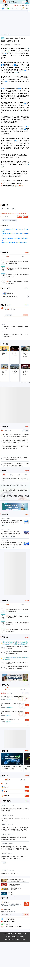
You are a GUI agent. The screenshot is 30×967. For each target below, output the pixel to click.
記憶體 (7, 787)
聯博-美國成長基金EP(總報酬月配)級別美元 (12, 697)
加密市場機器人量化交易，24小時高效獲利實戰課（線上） (17, 275)
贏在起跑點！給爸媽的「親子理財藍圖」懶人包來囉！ (14, 213)
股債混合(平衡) (9, 707)
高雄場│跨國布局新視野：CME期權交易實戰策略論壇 (17, 282)
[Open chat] (27, 9)
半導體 (7, 795)
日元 (9, 51)
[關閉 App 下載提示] (1, 2)
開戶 (27, 698)
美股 (4, 34)
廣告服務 (8, 936)
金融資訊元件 (15, 936)
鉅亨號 (15, 934)
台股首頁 (20, 216)
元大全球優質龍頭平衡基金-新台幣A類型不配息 (12, 704)
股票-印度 (8, 721)
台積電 (7, 791)
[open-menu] (1, 5)
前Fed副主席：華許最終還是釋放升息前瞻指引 (14, 354)
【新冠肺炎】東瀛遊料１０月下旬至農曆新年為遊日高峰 (16, 327)
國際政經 (9, 34)
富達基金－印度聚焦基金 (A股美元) (10, 719)
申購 (27, 705)
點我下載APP (19, 186)
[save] (22, 8)
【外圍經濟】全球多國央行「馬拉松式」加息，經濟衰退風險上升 (16, 335)
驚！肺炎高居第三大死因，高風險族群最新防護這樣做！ (25, 354)
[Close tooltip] (25, 12)
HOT (8, 261)
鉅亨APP (10, 934)
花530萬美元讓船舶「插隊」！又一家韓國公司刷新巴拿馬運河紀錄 (14, 372)
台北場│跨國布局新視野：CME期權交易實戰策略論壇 (17, 269)
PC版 (5, 934)
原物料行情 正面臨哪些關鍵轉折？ (13, 183)
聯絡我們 (22, 936)
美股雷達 (9, 518)
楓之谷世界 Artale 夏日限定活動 (25, 372)
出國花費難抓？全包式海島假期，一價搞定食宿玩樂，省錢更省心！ (4, 372)
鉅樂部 (19, 934)
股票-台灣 (8, 715)
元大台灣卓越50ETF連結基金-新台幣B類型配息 (12, 712)
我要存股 (26, 216)
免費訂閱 (26, 914)
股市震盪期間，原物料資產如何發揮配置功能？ (4, 354)
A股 (7, 540)
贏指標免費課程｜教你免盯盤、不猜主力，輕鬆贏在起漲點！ (17, 262)
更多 (27, 430)
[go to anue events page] (23, 5)
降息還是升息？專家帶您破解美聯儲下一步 (16, 180)
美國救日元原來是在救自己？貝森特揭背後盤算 (14, 243)
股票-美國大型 (9, 699)
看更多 (26, 252)
